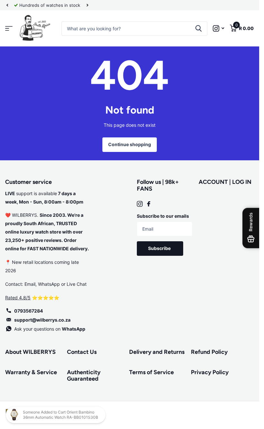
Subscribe (160, 248)
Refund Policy (209, 351)
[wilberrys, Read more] (218, 28)
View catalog (9, 28)
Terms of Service (151, 372)
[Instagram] (140, 204)
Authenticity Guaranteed (83, 376)
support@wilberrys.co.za (42, 320)
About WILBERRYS (30, 351)
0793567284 (28, 311)
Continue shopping (129, 144)
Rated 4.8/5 (18, 297)
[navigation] (7, 5)
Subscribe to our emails (163, 216)
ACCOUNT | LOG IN (225, 181)
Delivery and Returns (156, 351)
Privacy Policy (210, 372)
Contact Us (82, 351)
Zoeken (198, 28)
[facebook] (148, 203)
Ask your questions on (49, 329)
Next (87, 5)
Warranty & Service (31, 372)
